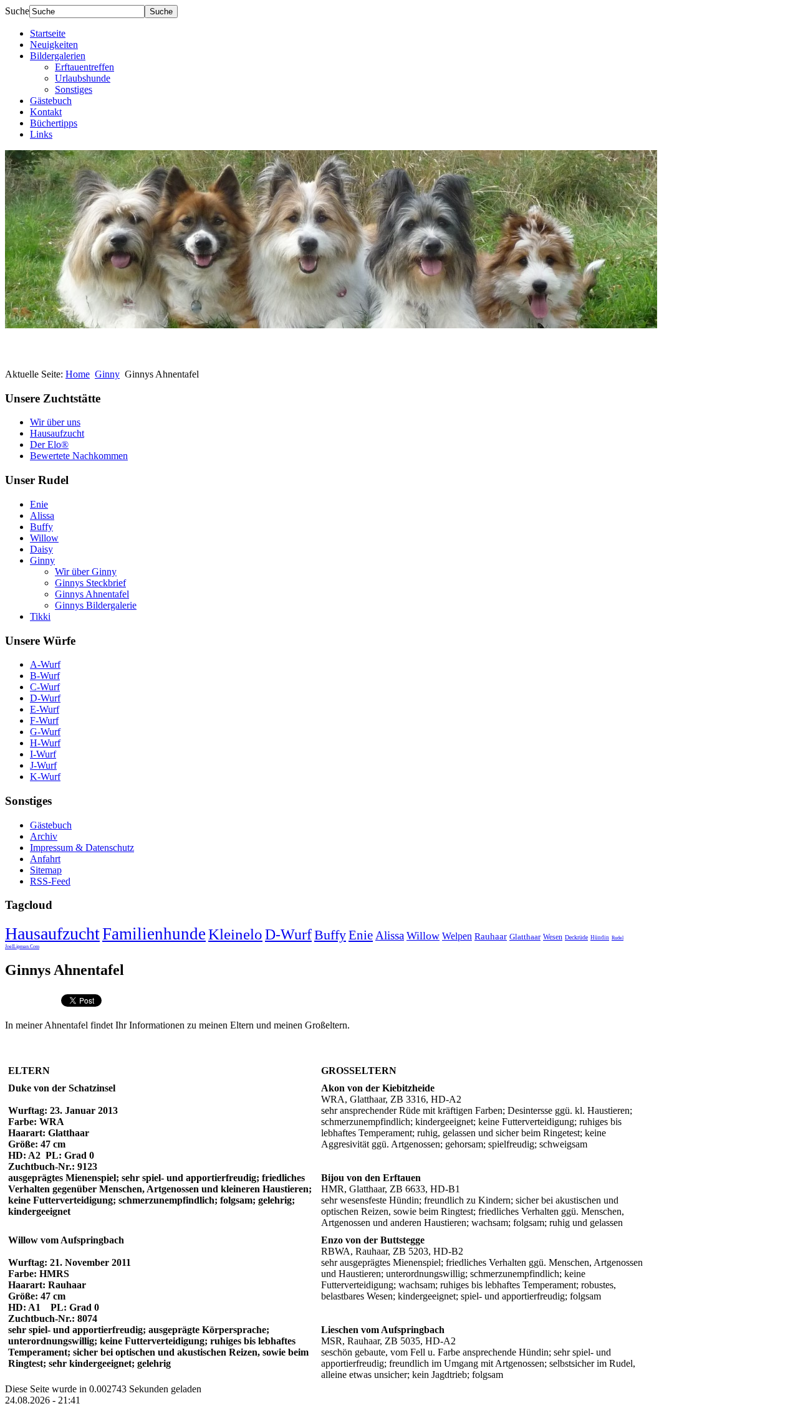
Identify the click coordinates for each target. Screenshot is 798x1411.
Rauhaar (490, 936)
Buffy (41, 526)
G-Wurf (45, 731)
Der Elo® (49, 444)
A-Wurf (45, 664)
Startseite (47, 33)
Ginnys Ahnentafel (92, 594)
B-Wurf (45, 675)
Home (77, 374)
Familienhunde (154, 933)
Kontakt (46, 112)
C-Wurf (45, 687)
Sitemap (46, 870)
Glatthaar (525, 936)
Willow (44, 538)
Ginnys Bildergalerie (96, 605)
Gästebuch (51, 100)
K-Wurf (45, 776)
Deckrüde (576, 937)
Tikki (40, 616)
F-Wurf (44, 720)
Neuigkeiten (54, 44)
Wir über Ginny (86, 571)
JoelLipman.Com (22, 946)
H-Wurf (45, 743)
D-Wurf (45, 698)
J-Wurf (43, 765)
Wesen (552, 937)
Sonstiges (73, 89)
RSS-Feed (50, 881)
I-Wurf (43, 754)
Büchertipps (53, 123)
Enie (39, 504)
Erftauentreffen (84, 67)
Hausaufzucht (57, 433)
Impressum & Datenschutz (82, 847)
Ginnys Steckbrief (90, 582)
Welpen (457, 936)
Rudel (617, 938)
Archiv (43, 836)
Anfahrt (45, 858)
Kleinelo (235, 934)
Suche (17, 11)
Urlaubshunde (82, 78)
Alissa (42, 515)
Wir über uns (55, 422)
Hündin (599, 937)
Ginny (107, 374)
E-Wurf (44, 709)
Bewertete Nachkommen (79, 455)
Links (41, 134)
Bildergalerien (57, 55)
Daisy (41, 549)
